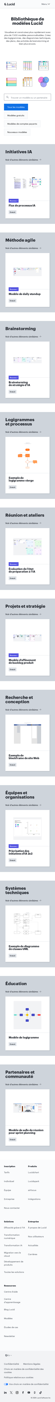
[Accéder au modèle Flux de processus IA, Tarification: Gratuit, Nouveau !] (27, 191)
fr (9, 1355)
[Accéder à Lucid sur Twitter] (11, 1392)
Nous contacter (12, 1208)
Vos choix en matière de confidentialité (28, 1384)
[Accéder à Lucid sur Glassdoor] (34, 1392)
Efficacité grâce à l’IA (14, 1227)
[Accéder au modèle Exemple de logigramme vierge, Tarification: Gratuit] (27, 465)
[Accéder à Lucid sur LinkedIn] (5, 1392)
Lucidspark (33, 1181)
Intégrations (34, 1199)
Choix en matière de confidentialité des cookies (24, 1370)
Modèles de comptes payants (22, 123)
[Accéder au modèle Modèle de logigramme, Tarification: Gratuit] (27, 1023)
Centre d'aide (11, 1291)
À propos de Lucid (37, 1227)
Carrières (32, 1254)
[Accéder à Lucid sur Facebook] (23, 1392)
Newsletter (9, 1336)
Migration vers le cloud (12, 1254)
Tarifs (6, 1172)
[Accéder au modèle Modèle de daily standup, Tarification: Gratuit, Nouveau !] (27, 280)
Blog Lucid (9, 1309)
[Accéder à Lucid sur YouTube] (29, 1392)
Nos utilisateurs (36, 1236)
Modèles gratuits (15, 115)
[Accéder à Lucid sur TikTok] (40, 1392)
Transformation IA (13, 1245)
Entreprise (9, 1199)
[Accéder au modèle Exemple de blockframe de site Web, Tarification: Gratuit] (27, 743)
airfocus (32, 1190)
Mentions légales (31, 1364)
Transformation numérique (12, 1236)
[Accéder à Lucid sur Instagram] (17, 1392)
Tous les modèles (16, 107)
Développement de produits (13, 1263)
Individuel (9, 1181)
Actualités (33, 1245)
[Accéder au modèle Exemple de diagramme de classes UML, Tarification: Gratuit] (27, 934)
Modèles (8, 1318)
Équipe (7, 1190)
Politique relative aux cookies (18, 1377)
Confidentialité (11, 1364)
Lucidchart (33, 1172)
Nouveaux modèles (17, 132)
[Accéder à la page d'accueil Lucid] (13, 4)
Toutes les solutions (14, 1272)
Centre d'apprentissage (12, 1300)
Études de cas (11, 1327)
